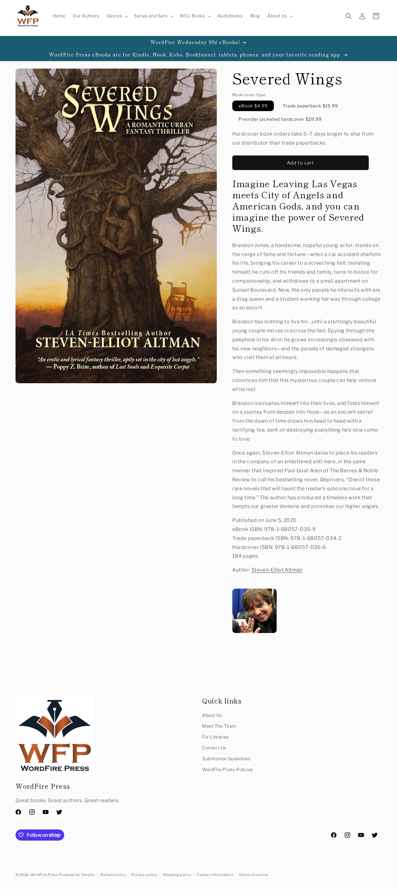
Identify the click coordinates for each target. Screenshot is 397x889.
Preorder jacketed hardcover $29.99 (280, 119)
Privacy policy (144, 874)
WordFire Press (44, 875)
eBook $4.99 (253, 106)
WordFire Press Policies (227, 769)
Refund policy (113, 874)
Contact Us (214, 747)
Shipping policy (177, 874)
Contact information (215, 874)
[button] (117, 15)
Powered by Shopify (77, 875)
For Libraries (215, 736)
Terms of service (253, 874)
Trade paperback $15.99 (310, 106)
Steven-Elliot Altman (277, 570)
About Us (212, 715)
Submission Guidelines (226, 758)
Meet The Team (219, 726)
